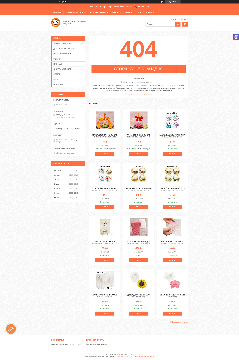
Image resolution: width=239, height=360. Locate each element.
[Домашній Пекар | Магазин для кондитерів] (55, 22)
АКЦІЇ (139, 12)
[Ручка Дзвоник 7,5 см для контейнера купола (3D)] (104, 120)
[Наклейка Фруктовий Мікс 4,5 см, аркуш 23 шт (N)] (138, 174)
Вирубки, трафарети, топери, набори (66, 344)
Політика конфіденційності (144, 357)
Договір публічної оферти (96, 344)
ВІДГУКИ (57, 59)
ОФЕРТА (128, 12)
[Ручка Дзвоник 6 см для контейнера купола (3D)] (138, 120)
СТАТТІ (56, 74)
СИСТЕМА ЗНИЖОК (62, 69)
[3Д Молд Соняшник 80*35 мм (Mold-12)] (138, 280)
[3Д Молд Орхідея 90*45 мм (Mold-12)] (172, 280)
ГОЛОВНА (57, 12)
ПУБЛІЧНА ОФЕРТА (62, 54)
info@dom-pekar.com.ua (65, 153)
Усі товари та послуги (179, 322)
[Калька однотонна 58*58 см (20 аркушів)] (104, 280)
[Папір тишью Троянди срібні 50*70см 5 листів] (172, 227)
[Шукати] (177, 24)
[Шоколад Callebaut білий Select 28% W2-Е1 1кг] (104, 227)
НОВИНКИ (150, 12)
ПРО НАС (57, 64)
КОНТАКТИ (116, 12)
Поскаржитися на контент (125, 357)
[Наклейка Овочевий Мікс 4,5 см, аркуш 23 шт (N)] (172, 174)
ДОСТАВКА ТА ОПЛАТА (99, 12)
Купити (105, 153)
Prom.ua (131, 354)
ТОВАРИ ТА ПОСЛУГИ (74, 12)
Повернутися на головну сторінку (138, 94)
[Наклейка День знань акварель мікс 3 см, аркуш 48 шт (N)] (104, 174)
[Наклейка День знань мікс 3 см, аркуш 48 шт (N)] (172, 120)
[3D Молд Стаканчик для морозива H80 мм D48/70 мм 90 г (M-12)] (138, 227)
